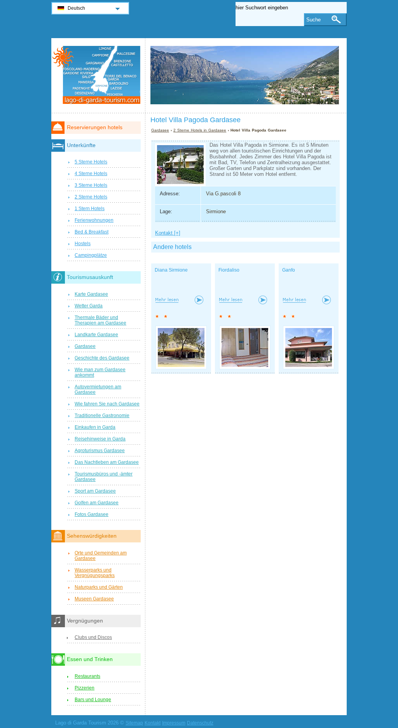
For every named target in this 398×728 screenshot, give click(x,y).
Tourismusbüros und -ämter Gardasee (104, 476)
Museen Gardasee (94, 599)
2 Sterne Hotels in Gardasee (199, 130)
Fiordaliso (228, 270)
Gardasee (160, 130)
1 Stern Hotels (90, 208)
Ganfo (288, 270)
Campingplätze (91, 255)
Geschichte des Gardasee (102, 358)
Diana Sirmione (171, 270)
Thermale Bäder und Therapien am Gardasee (100, 320)
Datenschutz (200, 723)
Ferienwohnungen (94, 220)
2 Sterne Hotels (91, 197)
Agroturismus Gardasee (100, 450)
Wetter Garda (89, 306)
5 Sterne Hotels (91, 162)
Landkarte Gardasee (96, 334)
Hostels (83, 243)
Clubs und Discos (93, 637)
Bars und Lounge (93, 699)
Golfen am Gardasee (97, 502)
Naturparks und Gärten (99, 587)
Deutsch (76, 8)
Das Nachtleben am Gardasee (107, 462)
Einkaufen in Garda (95, 427)
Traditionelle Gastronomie (102, 415)
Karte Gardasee (91, 294)
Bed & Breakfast (91, 232)
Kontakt (153, 723)
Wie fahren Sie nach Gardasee (107, 404)
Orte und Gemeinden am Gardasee (101, 555)
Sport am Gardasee (95, 491)
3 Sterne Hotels (91, 185)
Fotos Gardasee (91, 514)
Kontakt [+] (167, 233)
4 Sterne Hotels (91, 173)
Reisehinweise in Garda (100, 439)
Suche (313, 20)
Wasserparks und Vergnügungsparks (95, 572)
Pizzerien (84, 688)
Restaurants (87, 676)
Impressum (173, 723)
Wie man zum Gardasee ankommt (100, 372)
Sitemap (134, 723)
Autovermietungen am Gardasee (98, 389)
